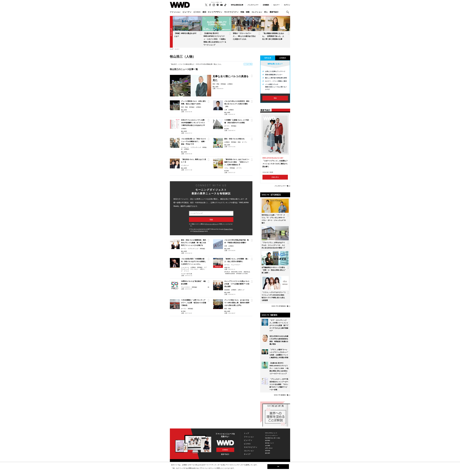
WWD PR (280, 306)
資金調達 (227, 290)
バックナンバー (253, 5)
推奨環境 (267, 440)
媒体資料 (267, 453)
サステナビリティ (231, 12)
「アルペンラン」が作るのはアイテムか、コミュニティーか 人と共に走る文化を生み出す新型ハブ (273, 245)
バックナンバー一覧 (282, 186)
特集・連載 (245, 12)
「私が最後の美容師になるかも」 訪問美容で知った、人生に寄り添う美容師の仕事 (273, 36)
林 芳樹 (226, 128)
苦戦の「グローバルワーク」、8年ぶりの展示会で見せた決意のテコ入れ (244, 36)
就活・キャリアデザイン (212, 12)
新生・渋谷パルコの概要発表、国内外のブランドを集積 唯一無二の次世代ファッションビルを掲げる (193, 242)
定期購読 (266, 5)
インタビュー (185, 147)
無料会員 (267, 58)
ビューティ (187, 12)
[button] (288, 12)
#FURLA (227, 272)
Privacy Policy (228, 229)
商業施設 (223, 84)
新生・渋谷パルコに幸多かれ (234, 139)
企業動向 (230, 84)
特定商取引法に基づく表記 (272, 438)
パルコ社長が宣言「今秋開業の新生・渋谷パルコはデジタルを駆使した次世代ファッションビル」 (193, 261)
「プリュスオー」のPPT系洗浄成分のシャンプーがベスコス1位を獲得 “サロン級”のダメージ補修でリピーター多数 (279, 384)
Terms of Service (198, 231)
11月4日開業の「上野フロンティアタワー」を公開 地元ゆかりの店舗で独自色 (193, 302)
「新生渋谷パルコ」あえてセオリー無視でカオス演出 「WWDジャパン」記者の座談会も (236, 162)
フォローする (248, 64)
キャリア (247, 454)
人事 (225, 110)
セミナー (276, 5)
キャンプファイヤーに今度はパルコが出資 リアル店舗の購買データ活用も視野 (236, 283)
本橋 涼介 (227, 267)
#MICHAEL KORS (236, 272)
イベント (186, 271)
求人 (266, 12)
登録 (275, 98)
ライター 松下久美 (186, 274)
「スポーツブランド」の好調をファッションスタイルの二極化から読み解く (275, 163)
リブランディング (195, 147)
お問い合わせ (269, 448)
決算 (225, 246)
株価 (239, 142)
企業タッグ (241, 290)
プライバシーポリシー (211, 224)
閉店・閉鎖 (216, 84)
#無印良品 (247, 272)
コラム (226, 168)
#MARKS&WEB (230, 273)
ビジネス (197, 12)
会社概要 (267, 445)
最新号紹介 (274, 12)
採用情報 (267, 450)
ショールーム (185, 267)
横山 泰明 (215, 87)
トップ (246, 433)
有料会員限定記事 (237, 5)
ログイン (287, 5)
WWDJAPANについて (271, 433)
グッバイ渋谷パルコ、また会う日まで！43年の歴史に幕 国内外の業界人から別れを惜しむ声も (236, 302)
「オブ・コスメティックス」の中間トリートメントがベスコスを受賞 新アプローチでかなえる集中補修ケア (279, 325)
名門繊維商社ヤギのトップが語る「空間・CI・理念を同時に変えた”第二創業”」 (274, 270)
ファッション (175, 12)
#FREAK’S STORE (242, 273)
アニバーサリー (235, 265)
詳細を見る (275, 177)
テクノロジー (194, 269)
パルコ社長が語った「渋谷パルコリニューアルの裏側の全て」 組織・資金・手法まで (193, 141)
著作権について (269, 443)
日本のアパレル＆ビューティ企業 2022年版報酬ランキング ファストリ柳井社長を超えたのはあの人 (193, 122)
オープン (227, 126)
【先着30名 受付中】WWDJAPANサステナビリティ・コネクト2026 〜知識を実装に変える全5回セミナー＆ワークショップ (215, 39)
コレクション (256, 12)
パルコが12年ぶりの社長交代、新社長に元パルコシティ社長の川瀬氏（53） (236, 103)
